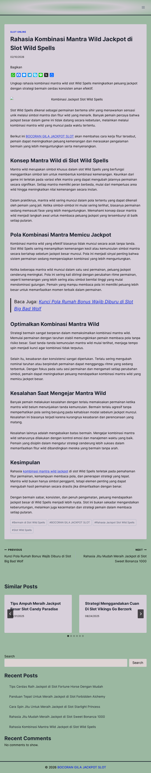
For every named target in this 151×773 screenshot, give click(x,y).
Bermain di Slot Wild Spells (28, 522)
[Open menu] (143, 7)
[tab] (68, 636)
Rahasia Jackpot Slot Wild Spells (114, 522)
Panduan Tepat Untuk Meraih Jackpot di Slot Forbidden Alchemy (57, 696)
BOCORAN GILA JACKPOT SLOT (70, 522)
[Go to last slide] (10, 613)
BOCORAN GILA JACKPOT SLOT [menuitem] (50, 136)
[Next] (141, 613)
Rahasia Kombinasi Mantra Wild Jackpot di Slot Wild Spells (52, 727)
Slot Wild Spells (22, 530)
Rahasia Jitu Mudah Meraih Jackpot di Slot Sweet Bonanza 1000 (115, 555)
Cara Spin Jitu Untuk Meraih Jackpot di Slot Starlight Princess (54, 707)
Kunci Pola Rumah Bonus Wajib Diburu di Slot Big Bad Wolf (37, 555)
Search (9, 656)
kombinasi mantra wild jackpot (45, 471)
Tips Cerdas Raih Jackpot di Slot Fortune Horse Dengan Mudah (56, 686)
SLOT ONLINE (18, 31)
